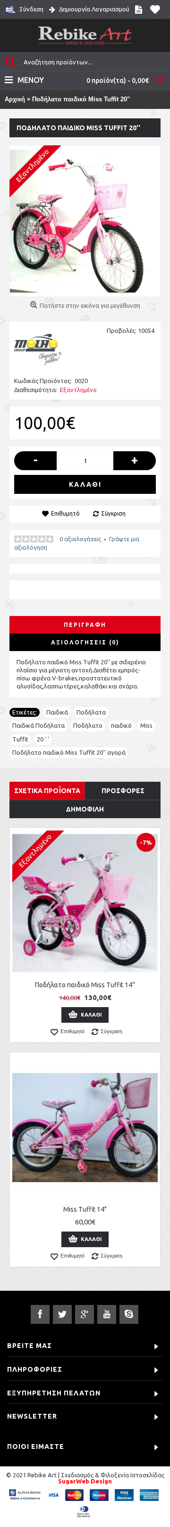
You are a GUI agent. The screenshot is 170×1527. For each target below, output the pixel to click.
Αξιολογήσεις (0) (85, 642)
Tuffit (20, 739)
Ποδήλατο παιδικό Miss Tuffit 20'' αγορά (69, 752)
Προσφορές (123, 791)
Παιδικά (57, 712)
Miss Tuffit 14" (85, 1209)
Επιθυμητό (65, 513)
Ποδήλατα (91, 712)
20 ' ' (43, 739)
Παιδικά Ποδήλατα (38, 725)
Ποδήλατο (87, 725)
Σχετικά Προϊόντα (47, 791)
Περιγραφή (85, 625)
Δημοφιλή (85, 809)
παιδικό (121, 725)
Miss (146, 725)
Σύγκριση (113, 513)
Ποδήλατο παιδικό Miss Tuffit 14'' (85, 985)
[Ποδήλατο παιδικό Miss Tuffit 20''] (85, 221)
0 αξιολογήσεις (80, 539)
